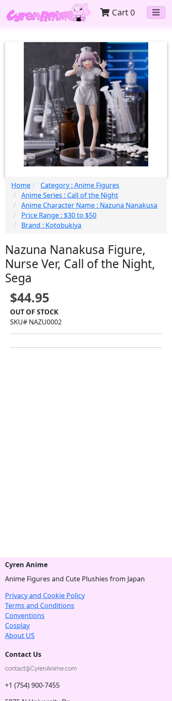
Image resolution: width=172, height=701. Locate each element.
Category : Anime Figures (79, 185)
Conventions (25, 615)
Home (20, 185)
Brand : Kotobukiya (51, 225)
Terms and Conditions (39, 605)
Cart (122, 12)
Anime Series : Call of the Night (69, 195)
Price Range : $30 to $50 (58, 215)
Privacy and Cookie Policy (45, 595)
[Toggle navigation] (156, 12)
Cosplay (17, 625)
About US (20, 635)
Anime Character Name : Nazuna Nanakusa (89, 205)
